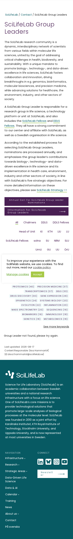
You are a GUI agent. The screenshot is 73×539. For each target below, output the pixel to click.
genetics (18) (32, 318)
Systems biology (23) (54, 300)
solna (37, 241)
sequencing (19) (57, 309)
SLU (67, 241)
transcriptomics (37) (39, 291)
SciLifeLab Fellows (34, 121)
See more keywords (56, 326)
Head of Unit (27, 231)
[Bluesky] (48, 462)
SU (47, 241)
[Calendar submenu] (18, 494)
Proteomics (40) (23, 286)
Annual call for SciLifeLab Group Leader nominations (36, 201)
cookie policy (42, 267)
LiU (59, 231)
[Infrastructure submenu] (24, 458)
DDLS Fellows (61, 222)
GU (49, 249)
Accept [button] (37, 274)
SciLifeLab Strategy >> (52, 190)
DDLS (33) (62, 291)
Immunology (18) (57, 314)
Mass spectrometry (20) (27, 309)
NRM (57, 241)
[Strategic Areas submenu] (26, 471)
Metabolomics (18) (56, 318)
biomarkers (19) (32, 314)
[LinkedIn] (40, 462)
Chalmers (29, 222)
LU (67, 231)
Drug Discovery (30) (23, 295)
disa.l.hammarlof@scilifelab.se (25, 354)
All (16, 222)
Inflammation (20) (56, 305)
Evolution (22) (31, 305)
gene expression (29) (54, 295)
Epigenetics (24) (26, 300)
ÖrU (66, 249)
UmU (39, 249)
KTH (50, 231)
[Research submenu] (18, 464)
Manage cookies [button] (18, 274)
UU (57, 249)
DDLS (44, 222)
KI (41, 231)
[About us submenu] (18, 513)
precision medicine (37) (52, 286)
